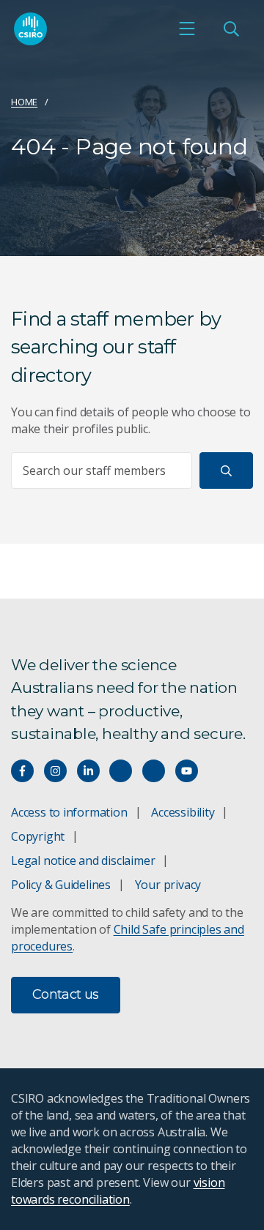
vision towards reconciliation (117, 1190)
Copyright (38, 836)
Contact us (65, 994)
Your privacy (168, 885)
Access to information (69, 812)
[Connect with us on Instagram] (55, 771)
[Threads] (153, 771)
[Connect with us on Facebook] (22, 771)
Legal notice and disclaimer (83, 860)
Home (24, 101)
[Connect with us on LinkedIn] (88, 771)
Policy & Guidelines (61, 885)
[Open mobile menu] (187, 28)
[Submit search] (226, 470)
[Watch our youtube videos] (186, 771)
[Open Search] (231, 28)
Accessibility (182, 812)
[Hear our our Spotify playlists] (120, 771)
